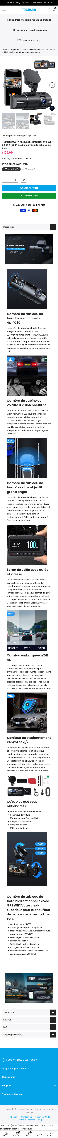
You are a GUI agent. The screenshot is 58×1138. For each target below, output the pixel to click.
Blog (40, 1119)
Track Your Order (43, 1117)
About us (14, 1117)
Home (4, 49)
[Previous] (5, 85)
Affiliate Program (27, 1119)
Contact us (26, 1117)
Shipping (6, 158)
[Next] (52, 85)
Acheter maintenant (29, 195)
